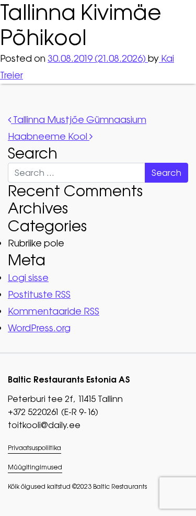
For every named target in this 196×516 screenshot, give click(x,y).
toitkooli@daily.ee (44, 425)
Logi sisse (28, 277)
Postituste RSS (39, 294)
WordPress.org (39, 327)
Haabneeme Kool (48, 136)
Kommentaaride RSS (53, 311)
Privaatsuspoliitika (34, 448)
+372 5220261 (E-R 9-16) (53, 412)
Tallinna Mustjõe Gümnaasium (78, 119)
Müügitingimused (35, 467)
